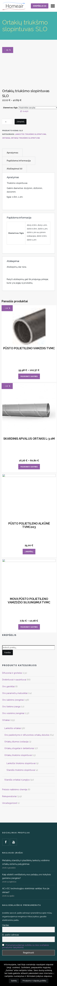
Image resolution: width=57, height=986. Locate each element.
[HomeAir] (14, 6)
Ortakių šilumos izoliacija (16, 741)
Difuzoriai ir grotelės (12, 673)
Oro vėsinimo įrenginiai (13, 713)
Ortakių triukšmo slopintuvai (25, 138)
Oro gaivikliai (8, 686)
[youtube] (13, 842)
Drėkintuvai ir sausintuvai (14, 679)
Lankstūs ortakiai (12, 728)
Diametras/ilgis (10, 108)
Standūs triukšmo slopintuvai (21, 770)
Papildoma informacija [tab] (19, 161)
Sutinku (14, 980)
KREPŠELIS (39, 6)
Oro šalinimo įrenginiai (13, 700)
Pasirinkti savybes (29, 376)
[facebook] (5, 842)
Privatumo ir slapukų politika (34, 980)
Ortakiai (6, 138)
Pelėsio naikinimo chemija (14, 789)
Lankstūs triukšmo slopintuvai (30, 134)
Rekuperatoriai (9, 796)
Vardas (5, 925)
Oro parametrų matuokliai (14, 693)
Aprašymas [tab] (12, 153)
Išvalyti (25, 111)
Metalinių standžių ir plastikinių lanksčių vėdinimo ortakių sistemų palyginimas (26, 862)
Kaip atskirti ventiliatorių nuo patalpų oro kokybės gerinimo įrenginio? (26, 876)
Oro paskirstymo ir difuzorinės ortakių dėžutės (26, 735)
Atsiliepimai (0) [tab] (14, 169)
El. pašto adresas (10, 935)
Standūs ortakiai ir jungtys (17, 780)
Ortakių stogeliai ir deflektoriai (19, 748)
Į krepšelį (20, 121)
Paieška (7, 652)
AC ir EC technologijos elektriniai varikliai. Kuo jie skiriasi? (25, 890)
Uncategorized (9, 803)
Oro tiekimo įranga (11, 706)
